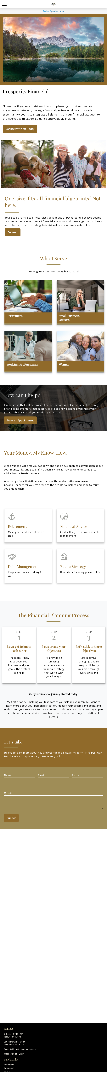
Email (41, 775)
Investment (9, 1068)
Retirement (9, 1064)
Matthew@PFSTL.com (14, 1053)
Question (9, 793)
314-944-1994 (16, 1034)
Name (7, 775)
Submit (11, 818)
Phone (75, 775)
